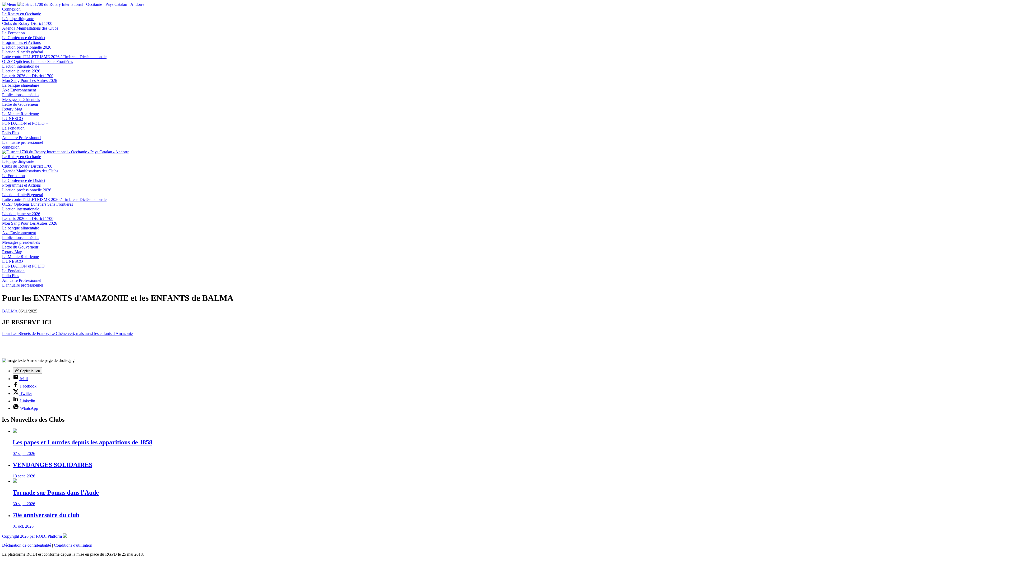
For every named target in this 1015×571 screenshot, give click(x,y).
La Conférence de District (23, 37)
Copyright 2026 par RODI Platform (32, 536)
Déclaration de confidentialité (26, 545)
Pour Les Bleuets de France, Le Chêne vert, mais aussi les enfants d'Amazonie (67, 333)
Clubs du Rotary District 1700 (27, 23)
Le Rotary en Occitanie (21, 14)
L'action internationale (20, 66)
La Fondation (13, 128)
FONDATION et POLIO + (25, 123)
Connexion (11, 9)
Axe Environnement (19, 90)
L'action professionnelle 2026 (26, 47)
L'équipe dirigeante (18, 18)
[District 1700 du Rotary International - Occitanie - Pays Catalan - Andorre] (80, 4)
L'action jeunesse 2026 (21, 71)
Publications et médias (20, 95)
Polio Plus (10, 133)
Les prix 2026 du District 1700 (27, 75)
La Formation (13, 33)
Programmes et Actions (21, 42)
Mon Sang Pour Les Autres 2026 (29, 80)
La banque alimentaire (20, 85)
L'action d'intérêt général (22, 52)
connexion (11, 147)
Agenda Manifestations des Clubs (30, 28)
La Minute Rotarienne (20, 114)
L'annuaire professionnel (22, 142)
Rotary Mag (12, 109)
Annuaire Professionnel (21, 137)
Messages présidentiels (21, 99)
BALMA (9, 311)
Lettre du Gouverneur (20, 104)
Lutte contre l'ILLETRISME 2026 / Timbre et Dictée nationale (54, 56)
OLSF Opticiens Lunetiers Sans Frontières (37, 61)
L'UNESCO (12, 118)
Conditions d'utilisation (73, 545)
